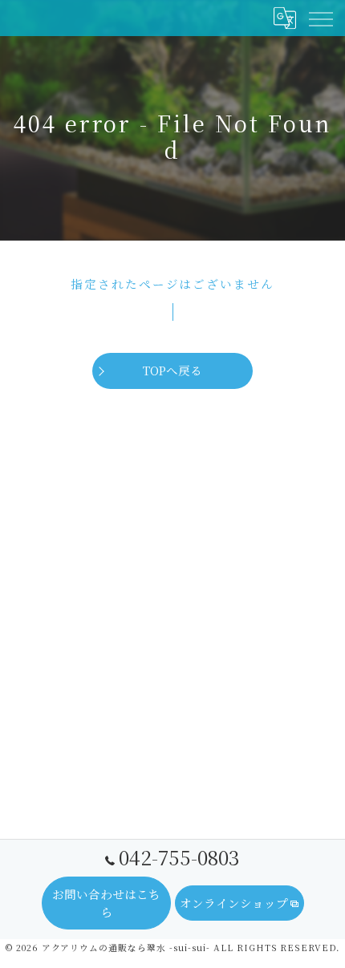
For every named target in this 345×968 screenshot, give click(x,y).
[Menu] (320, 17)
